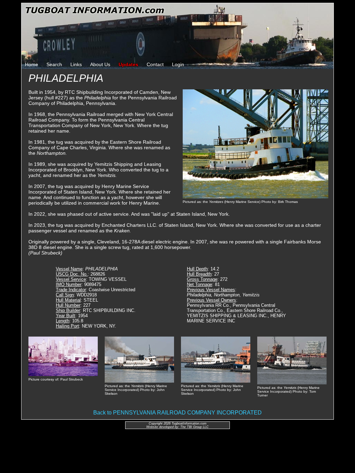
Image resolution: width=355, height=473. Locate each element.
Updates (128, 64)
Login (178, 64)
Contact (155, 64)
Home (31, 64)
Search (54, 64)
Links (76, 64)
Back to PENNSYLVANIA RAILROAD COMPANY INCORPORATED (177, 413)
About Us (100, 64)
